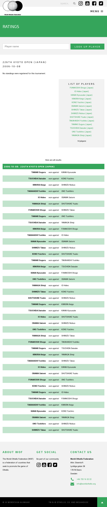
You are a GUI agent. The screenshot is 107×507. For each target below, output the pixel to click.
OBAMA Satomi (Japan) (81, 106)
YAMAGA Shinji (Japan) (81, 135)
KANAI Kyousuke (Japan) (81, 95)
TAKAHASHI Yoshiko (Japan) (81, 121)
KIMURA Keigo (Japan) (81, 99)
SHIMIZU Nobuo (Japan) (81, 113)
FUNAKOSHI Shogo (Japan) (81, 88)
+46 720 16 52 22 (84, 479)
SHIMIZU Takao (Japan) (81, 110)
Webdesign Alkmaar (19, 502)
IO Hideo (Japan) (81, 91)
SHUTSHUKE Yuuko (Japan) (81, 117)
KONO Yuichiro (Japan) (81, 102)
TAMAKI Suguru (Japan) (81, 124)
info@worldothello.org (86, 484)
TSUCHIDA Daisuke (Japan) (81, 128)
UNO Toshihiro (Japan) (81, 132)
